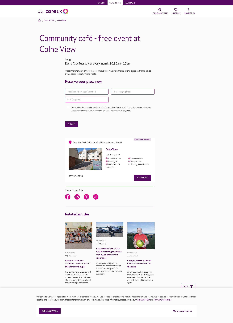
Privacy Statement (162, 300)
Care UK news (49, 21)
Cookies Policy (143, 300)
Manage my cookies (182, 311)
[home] (39, 20)
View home (142, 177)
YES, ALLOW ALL (50, 311)
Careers (102, 3)
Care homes (115, 3)
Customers (130, 3)
